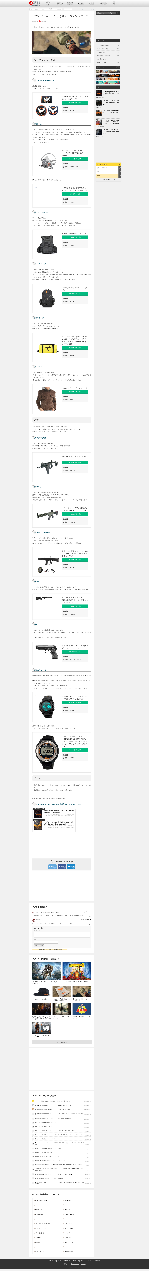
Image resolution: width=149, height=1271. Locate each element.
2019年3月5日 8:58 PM (85, 919)
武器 (98, 171)
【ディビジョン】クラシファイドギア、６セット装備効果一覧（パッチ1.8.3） (53, 1105)
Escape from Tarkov (40, 1205)
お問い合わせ (52, 1261)
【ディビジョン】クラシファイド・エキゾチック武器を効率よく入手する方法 (53, 1118)
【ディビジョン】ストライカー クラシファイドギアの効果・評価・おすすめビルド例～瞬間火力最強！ (59, 1135)
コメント (37, 930)
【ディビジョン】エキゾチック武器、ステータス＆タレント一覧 (50, 1160)
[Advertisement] (46, 885)
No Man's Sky (39, 1214)
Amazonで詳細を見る (75, 102)
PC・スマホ (81, 3)
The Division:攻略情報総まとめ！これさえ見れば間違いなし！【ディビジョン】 (53, 1101)
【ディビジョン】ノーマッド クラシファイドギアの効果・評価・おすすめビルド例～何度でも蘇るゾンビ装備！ (59, 1143)
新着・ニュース (69, 1242)
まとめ (98, 175)
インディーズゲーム (40, 1228)
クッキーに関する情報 (64, 1261)
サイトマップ (75, 1261)
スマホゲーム (68, 1233)
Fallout (66, 1205)
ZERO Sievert (68, 1223)
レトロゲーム (68, 1237)
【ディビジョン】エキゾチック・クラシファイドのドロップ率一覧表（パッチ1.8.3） (54, 1174)
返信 (90, 916)
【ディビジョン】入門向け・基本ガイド (44, 1126)
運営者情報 (97, 1261)
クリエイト (92, 3)
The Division (38, 1219)
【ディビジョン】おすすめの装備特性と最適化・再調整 (48, 1148)
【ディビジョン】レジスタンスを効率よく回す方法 (47, 1156)
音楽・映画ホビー (70, 3)
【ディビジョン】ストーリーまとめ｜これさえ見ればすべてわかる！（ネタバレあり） (55, 1130)
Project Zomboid (69, 1214)
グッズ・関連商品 (69, 1228)
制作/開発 (38, 1242)
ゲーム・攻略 (59, 3)
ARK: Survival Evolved (41, 1200)
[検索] (117, 13)
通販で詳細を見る (75, 194)
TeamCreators (75, 1264)
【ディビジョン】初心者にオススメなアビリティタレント (48, 1139)
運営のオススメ (69, 1251)
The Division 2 (69, 1219)
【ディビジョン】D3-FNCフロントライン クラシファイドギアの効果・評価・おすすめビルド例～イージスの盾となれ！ (59, 1169)
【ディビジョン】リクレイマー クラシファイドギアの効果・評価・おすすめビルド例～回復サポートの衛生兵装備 (59, 1183)
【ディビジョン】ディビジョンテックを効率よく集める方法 (49, 1178)
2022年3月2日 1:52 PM (85, 912)
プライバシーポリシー (87, 1261)
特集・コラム (103, 3)
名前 (35, 939)
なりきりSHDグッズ (102, 167)
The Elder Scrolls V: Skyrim (42, 1223)
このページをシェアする (108, 179)
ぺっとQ (83, 1264)
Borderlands (68, 1200)
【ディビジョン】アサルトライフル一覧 (44, 1152)
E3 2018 (37, 1247)
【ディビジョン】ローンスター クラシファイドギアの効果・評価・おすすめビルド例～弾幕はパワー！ (59, 1164)
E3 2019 (67, 1247)
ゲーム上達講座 (39, 1233)
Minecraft (67, 1209)
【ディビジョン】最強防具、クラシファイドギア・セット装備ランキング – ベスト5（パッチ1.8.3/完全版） (59, 1114)
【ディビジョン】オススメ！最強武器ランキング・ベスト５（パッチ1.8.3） (52, 1109)
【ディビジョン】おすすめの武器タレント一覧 (46, 1122)
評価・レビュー (39, 1251)
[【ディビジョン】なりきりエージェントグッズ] (71, 866)
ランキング (114, 3)
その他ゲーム (39, 1237)
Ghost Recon (39, 1209)
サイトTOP (48, 3)
